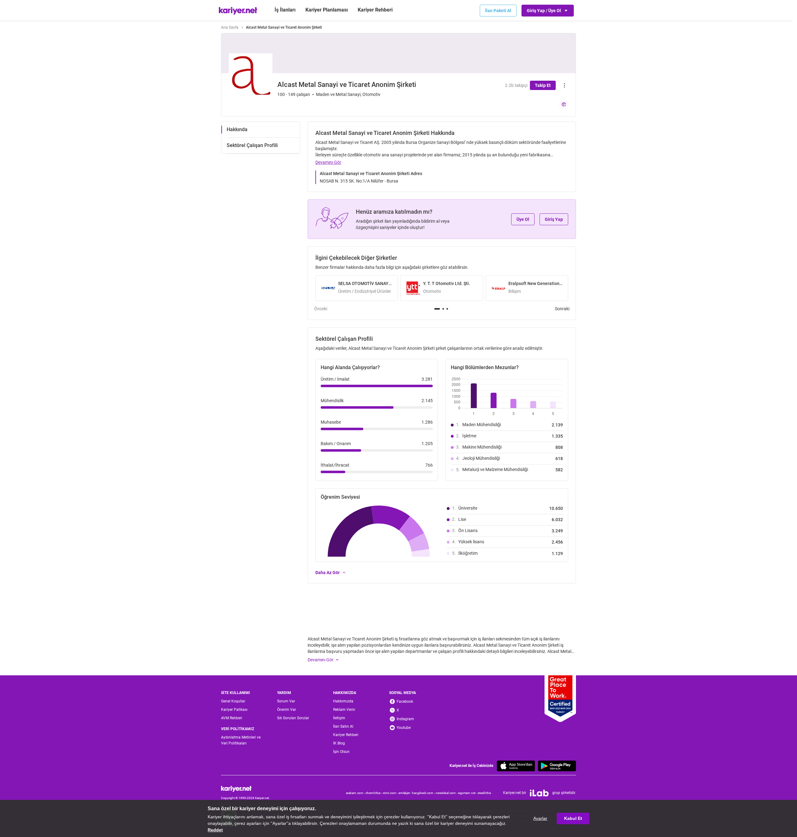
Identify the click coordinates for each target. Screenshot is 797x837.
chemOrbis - (374, 793)
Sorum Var (286, 701)
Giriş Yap (554, 219)
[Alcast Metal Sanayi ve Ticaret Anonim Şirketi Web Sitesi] (563, 104)
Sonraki (562, 308)
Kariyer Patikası (234, 709)
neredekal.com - (447, 793)
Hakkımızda (343, 701)
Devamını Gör (328, 162)
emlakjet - (405, 793)
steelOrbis (484, 793)
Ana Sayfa (229, 27)
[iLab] (539, 793)
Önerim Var (286, 709)
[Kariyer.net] (245, 789)
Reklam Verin (344, 709)
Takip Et (543, 85)
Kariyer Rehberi (345, 735)
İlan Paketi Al (498, 10)
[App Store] (516, 765)
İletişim (339, 718)
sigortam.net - (468, 793)
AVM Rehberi (231, 718)
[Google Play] (557, 765)
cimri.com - (390, 793)
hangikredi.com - (424, 793)
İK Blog (339, 743)
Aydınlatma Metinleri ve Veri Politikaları (241, 740)
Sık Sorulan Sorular (293, 718)
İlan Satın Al (343, 726)
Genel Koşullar (233, 701)
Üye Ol (522, 219)
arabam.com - (355, 793)
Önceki (320, 308)
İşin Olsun (341, 751)
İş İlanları (285, 10)
